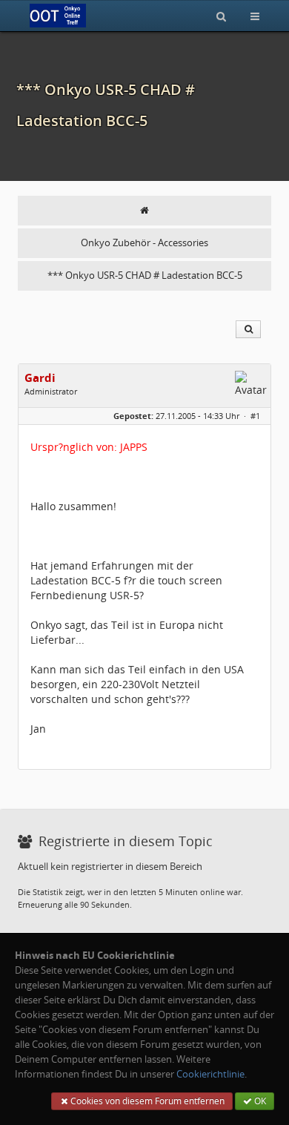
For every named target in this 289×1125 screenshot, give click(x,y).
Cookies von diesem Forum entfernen (146, 1101)
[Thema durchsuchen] (248, 329)
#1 (255, 415)
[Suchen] (221, 15)
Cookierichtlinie (210, 1074)
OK (259, 1101)
